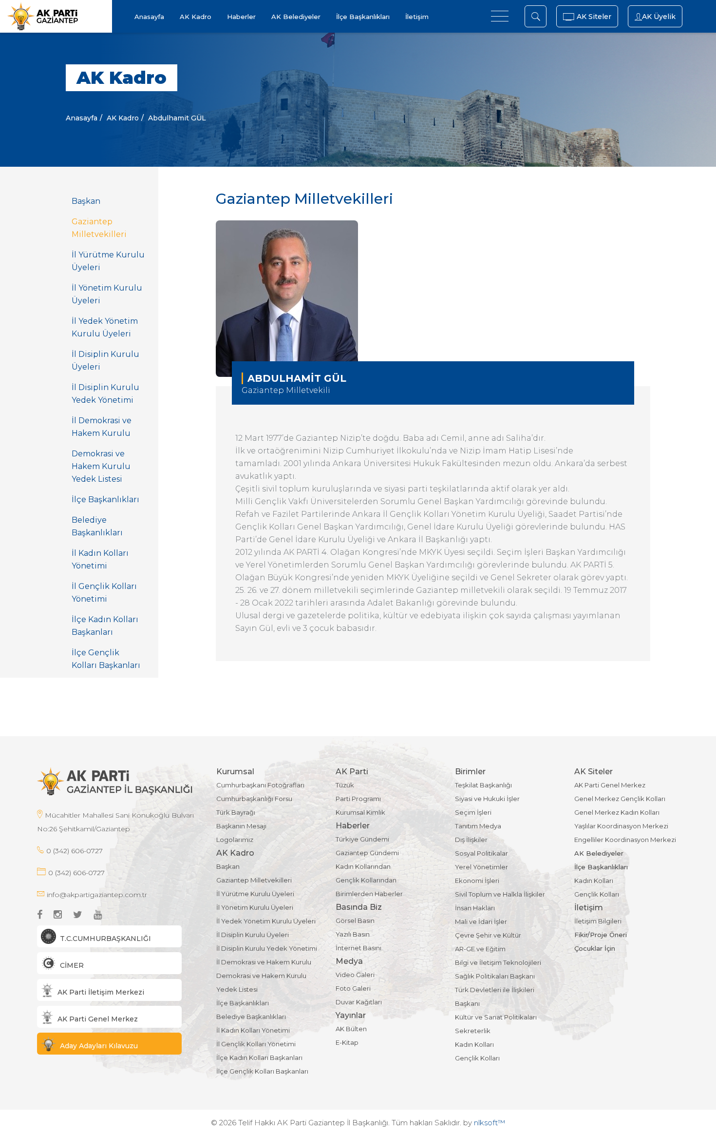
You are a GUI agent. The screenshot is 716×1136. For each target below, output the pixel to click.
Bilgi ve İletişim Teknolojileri (498, 962)
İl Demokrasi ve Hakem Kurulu (102, 427)
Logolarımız (234, 839)
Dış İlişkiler (471, 839)
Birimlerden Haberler (369, 894)
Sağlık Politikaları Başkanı (495, 976)
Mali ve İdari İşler (481, 921)
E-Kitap (347, 1042)
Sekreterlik (472, 1031)
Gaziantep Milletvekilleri (99, 228)
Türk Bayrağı (235, 812)
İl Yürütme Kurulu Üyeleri (108, 261)
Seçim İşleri (473, 812)
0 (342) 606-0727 (74, 850)
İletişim (417, 16)
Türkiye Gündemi (362, 839)
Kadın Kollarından (363, 866)
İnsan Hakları (475, 908)
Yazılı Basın (353, 934)
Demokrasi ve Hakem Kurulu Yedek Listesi (101, 466)
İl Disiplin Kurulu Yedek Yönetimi (105, 394)
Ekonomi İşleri (477, 880)
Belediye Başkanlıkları (97, 526)
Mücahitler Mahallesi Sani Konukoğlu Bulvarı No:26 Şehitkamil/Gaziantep (115, 822)
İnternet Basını (358, 948)
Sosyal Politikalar (481, 853)
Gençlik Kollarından (366, 880)
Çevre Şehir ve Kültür (488, 935)
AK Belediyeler (295, 16)
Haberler (241, 16)
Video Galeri (355, 975)
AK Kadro (195, 16)
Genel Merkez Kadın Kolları (616, 812)
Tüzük (345, 785)
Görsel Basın (355, 920)
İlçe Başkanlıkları (363, 16)
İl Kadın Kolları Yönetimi (100, 559)
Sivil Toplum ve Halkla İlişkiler (500, 894)
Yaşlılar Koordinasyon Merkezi (621, 826)
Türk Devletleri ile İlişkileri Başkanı (494, 996)
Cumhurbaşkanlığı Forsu (254, 799)
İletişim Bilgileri (598, 921)
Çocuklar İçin (594, 948)
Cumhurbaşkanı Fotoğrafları (260, 785)
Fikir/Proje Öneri (600, 935)
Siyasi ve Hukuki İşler (487, 799)
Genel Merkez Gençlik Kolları (619, 799)
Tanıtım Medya (478, 826)
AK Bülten (351, 1029)
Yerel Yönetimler (481, 867)
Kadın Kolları (474, 1044)
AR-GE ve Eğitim (480, 949)
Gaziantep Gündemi (367, 853)
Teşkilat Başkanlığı (483, 785)
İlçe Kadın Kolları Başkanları (105, 626)
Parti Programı (358, 799)
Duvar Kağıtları (359, 1002)
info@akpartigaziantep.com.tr (97, 894)
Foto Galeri (353, 988)
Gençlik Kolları (477, 1058)
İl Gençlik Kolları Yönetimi (104, 593)
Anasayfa (149, 16)
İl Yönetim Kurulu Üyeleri (107, 294)
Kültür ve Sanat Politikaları (496, 1017)
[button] (109, 936)
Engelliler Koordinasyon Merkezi (625, 839)
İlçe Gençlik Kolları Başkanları (106, 659)
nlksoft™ (489, 1122)
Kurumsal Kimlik (360, 812)
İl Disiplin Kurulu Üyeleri (105, 361)
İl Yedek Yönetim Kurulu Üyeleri (105, 327)
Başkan (86, 201)
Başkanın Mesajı (241, 826)
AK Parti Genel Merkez (609, 785)
